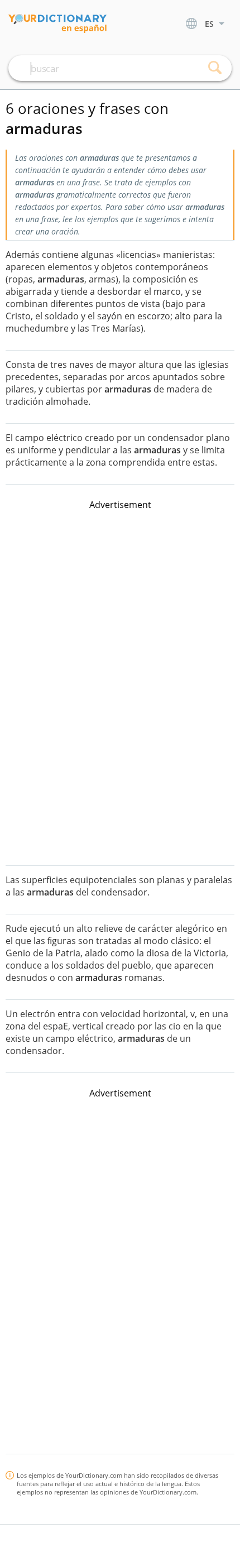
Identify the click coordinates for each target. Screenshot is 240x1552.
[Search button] (215, 68)
